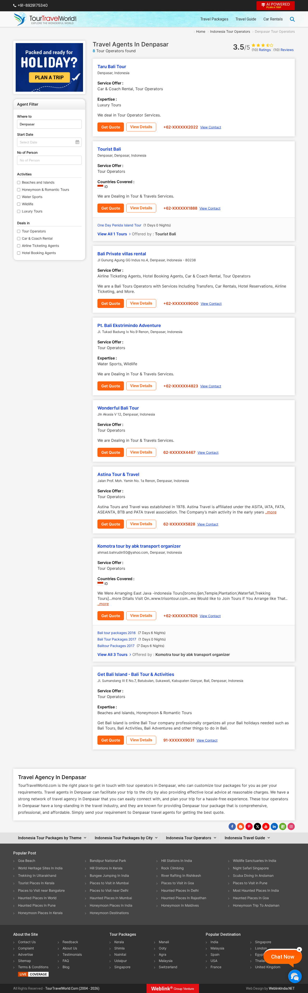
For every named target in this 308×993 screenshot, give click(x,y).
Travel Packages (214, 19)
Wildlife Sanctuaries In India (254, 860)
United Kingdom (267, 967)
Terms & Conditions (33, 967)
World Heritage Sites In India (40, 868)
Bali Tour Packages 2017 (131, 639)
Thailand (262, 961)
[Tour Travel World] (45, 19)
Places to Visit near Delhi (109, 890)
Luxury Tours (32, 211)
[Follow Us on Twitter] (257, 826)
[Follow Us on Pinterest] (249, 826)
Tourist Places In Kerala (36, 883)
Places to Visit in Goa (177, 883)
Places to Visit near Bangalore (41, 890)
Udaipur (120, 961)
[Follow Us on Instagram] (291, 826)
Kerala (119, 942)
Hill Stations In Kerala (106, 868)
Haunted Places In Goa (251, 898)
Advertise (25, 954)
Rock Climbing (172, 868)
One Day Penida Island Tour (134, 225)
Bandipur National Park (108, 860)
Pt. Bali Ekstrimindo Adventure (129, 325)
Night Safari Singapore (251, 868)
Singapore (122, 967)
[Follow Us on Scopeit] (282, 826)
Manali (164, 942)
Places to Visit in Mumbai (109, 883)
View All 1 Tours (112, 233)
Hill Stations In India (176, 860)
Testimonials (72, 954)
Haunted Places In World (37, 898)
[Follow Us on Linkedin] (274, 826)
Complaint (26, 948)
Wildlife (27, 204)
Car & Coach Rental (37, 238)
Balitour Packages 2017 (130, 646)
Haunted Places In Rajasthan (183, 898)
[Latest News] (240, 826)
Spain (215, 954)
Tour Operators (34, 231)
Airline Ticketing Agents (40, 245)
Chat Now (282, 957)
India (214, 942)
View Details (141, 127)
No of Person (27, 152)
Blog (66, 967)
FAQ (66, 961)
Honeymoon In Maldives (180, 905)
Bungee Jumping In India (109, 875)
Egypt (259, 954)
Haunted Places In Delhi (180, 890)
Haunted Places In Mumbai (111, 898)
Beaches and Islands (38, 182)
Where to (24, 116)
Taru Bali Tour (111, 66)
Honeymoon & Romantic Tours (45, 189)
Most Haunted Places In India (256, 890)
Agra (162, 954)
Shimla (119, 948)
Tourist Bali (109, 149)
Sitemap (24, 961)
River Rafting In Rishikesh (181, 875)
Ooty (163, 948)
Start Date (25, 134)
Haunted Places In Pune (37, 905)
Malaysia (166, 961)
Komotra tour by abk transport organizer (139, 546)
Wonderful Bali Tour (118, 407)
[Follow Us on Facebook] (232, 826)
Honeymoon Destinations (109, 913)
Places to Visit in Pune (250, 883)
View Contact (210, 127)
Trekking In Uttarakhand (37, 875)
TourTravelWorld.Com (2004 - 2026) (72, 988)
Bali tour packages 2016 (131, 633)
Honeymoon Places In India (111, 905)
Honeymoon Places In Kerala (40, 913)
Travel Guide (246, 19)
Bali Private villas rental (121, 253)
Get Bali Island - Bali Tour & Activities (135, 674)
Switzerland (168, 967)
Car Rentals (273, 19)
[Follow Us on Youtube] (266, 826)
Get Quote (110, 127)
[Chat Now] (294, 976)
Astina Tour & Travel (118, 474)
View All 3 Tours (112, 654)
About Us (70, 948)
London (261, 948)
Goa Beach (26, 860)
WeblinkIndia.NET (282, 988)
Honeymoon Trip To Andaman (256, 905)
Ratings (261, 50)
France (216, 967)
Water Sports (32, 197)
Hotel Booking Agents (39, 253)
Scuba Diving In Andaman (253, 875)
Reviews (283, 50)
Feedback (70, 942)
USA (214, 961)
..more (270, 512)
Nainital (120, 954)
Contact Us (27, 942)
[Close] (299, 949)
